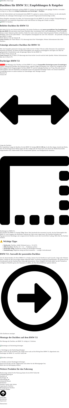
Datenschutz (3, 404)
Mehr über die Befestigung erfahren (10, 365)
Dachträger (33, 11)
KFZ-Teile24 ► (35, 373)
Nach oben (3, 397)
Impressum (3, 401)
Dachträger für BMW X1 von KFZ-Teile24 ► (13, 353)
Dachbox (41, 11)
